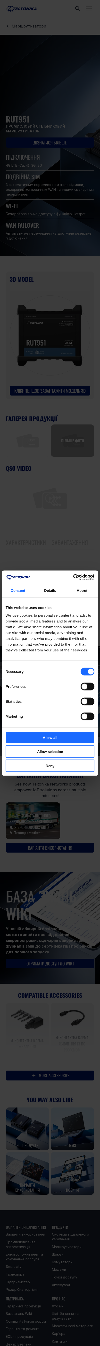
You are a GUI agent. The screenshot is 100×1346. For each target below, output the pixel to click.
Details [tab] (50, 590)
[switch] (87, 686)
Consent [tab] (18, 590)
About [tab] (82, 590)
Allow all (50, 737)
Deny (50, 766)
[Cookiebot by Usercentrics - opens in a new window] (73, 577)
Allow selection (50, 752)
